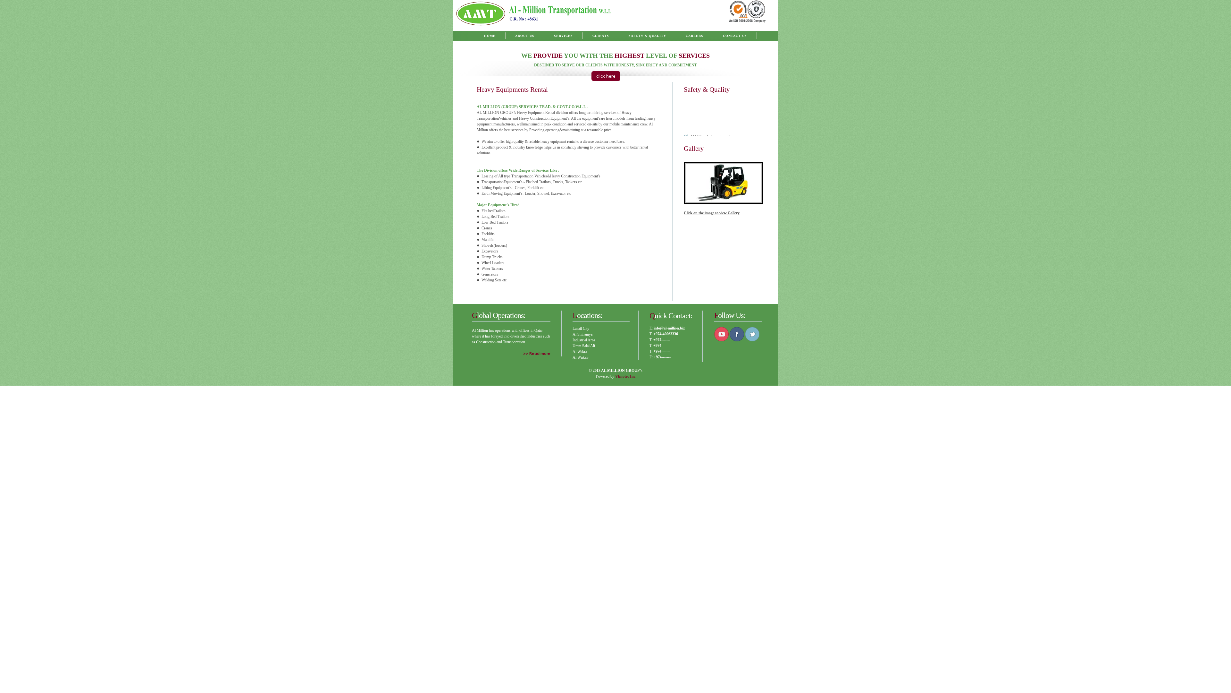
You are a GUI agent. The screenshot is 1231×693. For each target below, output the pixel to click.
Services (563, 36)
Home (490, 36)
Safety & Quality (647, 36)
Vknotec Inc (625, 376)
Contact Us (735, 36)
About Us (524, 36)
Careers (694, 36)
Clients (600, 36)
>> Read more (536, 353)
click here (606, 76)
